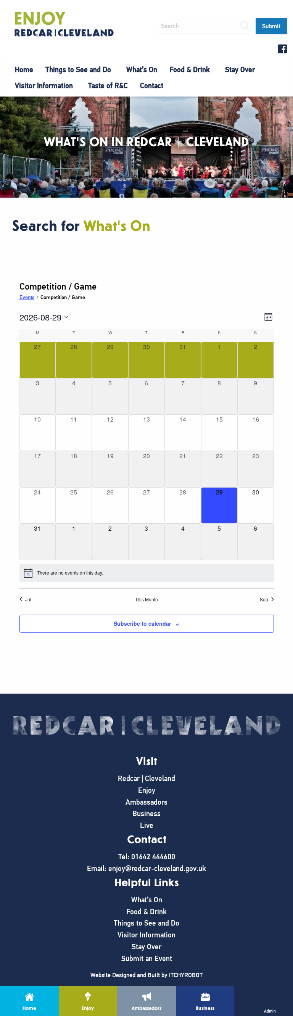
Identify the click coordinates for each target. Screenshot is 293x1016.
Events (26, 297)
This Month (146, 599)
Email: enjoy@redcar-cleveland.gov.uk (146, 868)
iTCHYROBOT (186, 975)
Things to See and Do (78, 69)
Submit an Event (146, 958)
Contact (151, 85)
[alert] (146, 573)
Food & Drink (189, 69)
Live (146, 825)
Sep (264, 599)
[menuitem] (24, 70)
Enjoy (146, 790)
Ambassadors (146, 802)
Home (24, 69)
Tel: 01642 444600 (146, 856)
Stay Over (240, 69)
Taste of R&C (108, 85)
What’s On (141, 69)
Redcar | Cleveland (146, 778)
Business (146, 813)
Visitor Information (44, 85)
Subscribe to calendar (142, 623)
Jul (28, 599)
